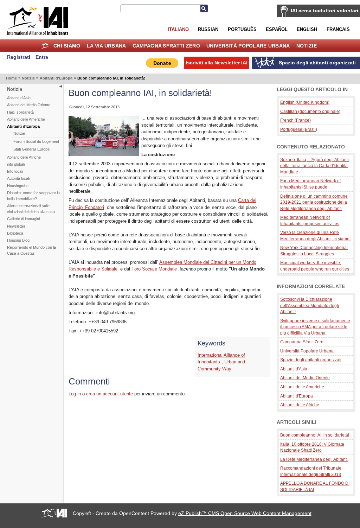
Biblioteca (15, 233)
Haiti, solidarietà (20, 112)
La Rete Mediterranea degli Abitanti (314, 459)
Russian (208, 29)
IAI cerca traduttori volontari (324, 10)
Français (338, 29)
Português (242, 29)
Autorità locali (18, 178)
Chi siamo (67, 46)
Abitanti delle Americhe (26, 119)
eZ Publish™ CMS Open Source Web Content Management (244, 513)
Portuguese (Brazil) (298, 129)
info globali (16, 164)
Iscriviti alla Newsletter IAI (217, 62)
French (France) (295, 120)
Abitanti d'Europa (56, 78)
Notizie (306, 46)
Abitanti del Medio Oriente (28, 105)
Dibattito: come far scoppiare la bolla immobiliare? (33, 196)
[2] (104, 154)
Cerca (203, 8)
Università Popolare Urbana (248, 46)
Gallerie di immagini (23, 219)
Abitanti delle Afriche (24, 157)
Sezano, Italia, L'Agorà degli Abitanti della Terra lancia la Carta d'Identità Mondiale (314, 165)
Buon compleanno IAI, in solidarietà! (314, 435)
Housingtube (17, 186)
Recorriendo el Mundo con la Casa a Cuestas (31, 250)
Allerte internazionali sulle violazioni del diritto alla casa (31, 209)
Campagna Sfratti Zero (166, 46)
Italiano (178, 29)
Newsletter (16, 226)
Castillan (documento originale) (310, 111)
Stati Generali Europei (31, 149)
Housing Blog (18, 240)
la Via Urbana (106, 46)
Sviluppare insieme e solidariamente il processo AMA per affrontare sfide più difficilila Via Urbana (315, 326)
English (307, 29)
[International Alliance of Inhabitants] (37, 21)
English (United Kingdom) (304, 102)
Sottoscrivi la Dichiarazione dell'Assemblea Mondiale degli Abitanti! (309, 305)
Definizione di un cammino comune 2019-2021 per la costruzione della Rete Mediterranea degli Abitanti (314, 202)
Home (45, 45)
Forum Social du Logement (36, 141)
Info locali (15, 171)
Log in (75, 393)
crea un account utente (109, 393)
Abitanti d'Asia (19, 98)
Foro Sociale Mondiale (154, 269)
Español (277, 29)
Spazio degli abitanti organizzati (310, 359)
